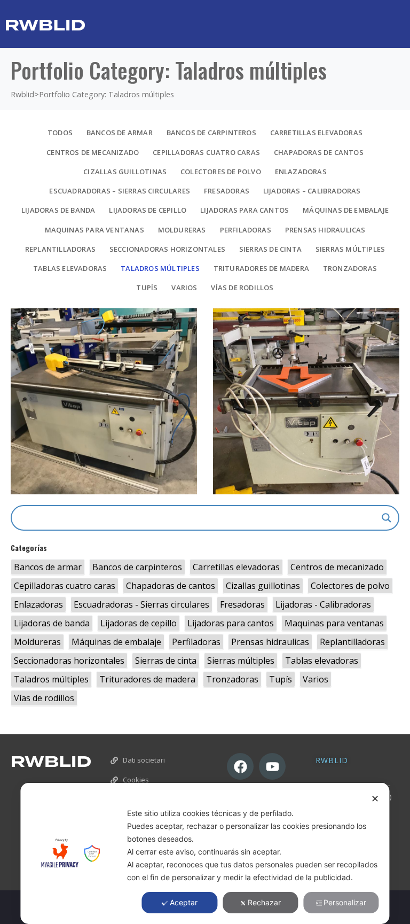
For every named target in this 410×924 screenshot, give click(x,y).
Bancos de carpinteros (211, 132)
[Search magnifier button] (386, 517)
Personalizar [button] (345, 902)
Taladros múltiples (160, 268)
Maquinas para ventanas (94, 230)
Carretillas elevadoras (316, 132)
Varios (184, 287)
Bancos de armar (119, 132)
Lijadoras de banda (58, 210)
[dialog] (204, 853)
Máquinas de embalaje (346, 210)
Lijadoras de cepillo (147, 210)
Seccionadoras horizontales (167, 249)
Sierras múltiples (350, 249)
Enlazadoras (301, 171)
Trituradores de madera (261, 268)
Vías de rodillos (242, 287)
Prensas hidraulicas (325, 230)
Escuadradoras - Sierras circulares (141, 604)
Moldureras (182, 230)
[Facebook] (240, 766)
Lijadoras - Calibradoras (323, 604)
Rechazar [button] (264, 902)
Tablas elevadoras (70, 268)
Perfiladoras (245, 230)
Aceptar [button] (184, 902)
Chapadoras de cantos (319, 152)
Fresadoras (226, 191)
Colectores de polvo (220, 171)
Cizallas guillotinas (125, 171)
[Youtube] (272, 766)
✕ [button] (375, 798)
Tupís (146, 287)
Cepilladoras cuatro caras (206, 152)
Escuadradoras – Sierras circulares (119, 191)
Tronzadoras (350, 268)
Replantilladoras (60, 249)
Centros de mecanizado (92, 152)
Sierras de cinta (270, 249)
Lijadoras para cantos (244, 210)
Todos (60, 132)
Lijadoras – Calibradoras (312, 191)
